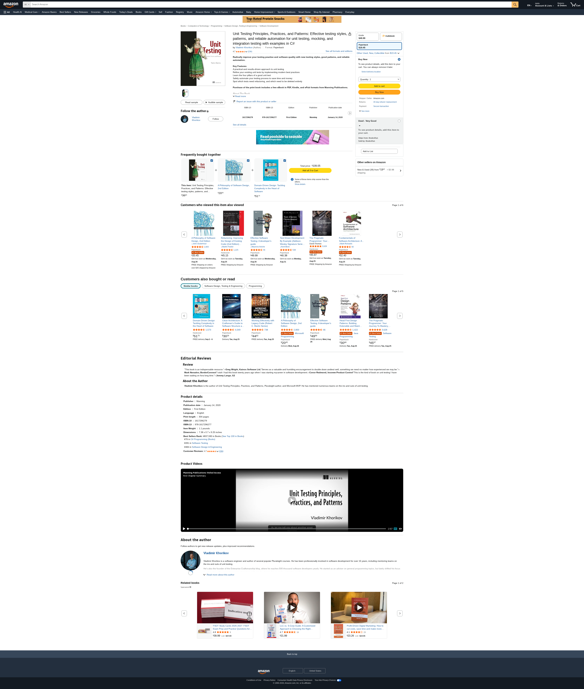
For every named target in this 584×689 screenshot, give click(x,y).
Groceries (95, 12)
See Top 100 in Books (232, 436)
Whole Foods (109, 12)
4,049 (237, 330)
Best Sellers (65, 12)
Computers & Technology (198, 26)
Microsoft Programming (292, 335)
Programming (216, 26)
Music (190, 12)
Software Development (268, 26)
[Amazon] (11, 4)
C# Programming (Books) (203, 439)
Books (139, 12)
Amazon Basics (49, 12)
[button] (6, 12)
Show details (300, 184)
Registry (180, 12)
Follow (216, 119)
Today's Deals (126, 12)
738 (266, 330)
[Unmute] (400, 529)
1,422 (355, 330)
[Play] (183, 528)
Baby (248, 12)
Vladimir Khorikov (244, 47)
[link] (234, 170)
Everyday (349, 12)
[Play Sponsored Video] (292, 608)
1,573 (208, 330)
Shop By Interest (322, 12)
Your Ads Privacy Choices (325, 680)
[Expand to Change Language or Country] (531, 5)
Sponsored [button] (185, 587)
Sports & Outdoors (286, 12)
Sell (160, 12)
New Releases (81, 12)
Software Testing (380, 335)
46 (324, 330)
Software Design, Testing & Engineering (240, 26)
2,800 (296, 330)
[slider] (286, 528)
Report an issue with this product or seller (256, 101)
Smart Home (304, 12)
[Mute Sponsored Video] (249, 620)
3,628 (384, 330)
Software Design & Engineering (207, 447)
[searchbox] (271, 4)
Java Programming (349, 335)
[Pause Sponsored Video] (249, 614)
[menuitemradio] (395, 529)
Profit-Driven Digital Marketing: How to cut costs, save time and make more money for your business (365, 627)
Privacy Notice (269, 680)
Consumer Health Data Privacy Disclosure (295, 680)
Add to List (368, 151)
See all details (239, 124)
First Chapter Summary (194, 475)
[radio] (368, 36)
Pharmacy (337, 12)
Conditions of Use (254, 680)
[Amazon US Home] (263, 672)
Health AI (17, 12)
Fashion (169, 12)
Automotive (237, 12)
